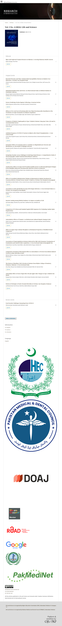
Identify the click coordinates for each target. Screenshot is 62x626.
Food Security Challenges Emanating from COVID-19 (20, 303)
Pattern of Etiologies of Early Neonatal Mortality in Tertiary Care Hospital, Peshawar (28, 284)
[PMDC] (31, 451)
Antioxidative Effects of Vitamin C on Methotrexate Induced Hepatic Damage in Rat (28, 219)
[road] (18, 538)
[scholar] (16, 548)
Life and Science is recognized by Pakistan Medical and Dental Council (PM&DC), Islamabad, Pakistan (30, 609)
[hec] (31, 398)
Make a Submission (10, 318)
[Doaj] (31, 504)
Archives (11, 22)
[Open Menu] (1, 1)
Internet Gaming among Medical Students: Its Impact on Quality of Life (25, 200)
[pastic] (13, 566)
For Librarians (8, 332)
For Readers (7, 327)
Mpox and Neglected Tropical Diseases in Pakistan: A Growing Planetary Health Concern (29, 59)
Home (6, 22)
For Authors (7, 329)
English (7, 341)
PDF (9, 64)
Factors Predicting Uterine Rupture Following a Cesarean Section (23, 102)
